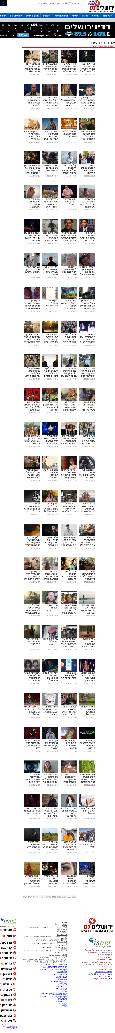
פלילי (65, 928)
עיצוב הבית (63, 983)
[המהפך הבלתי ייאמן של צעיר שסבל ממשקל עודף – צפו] (50, 806)
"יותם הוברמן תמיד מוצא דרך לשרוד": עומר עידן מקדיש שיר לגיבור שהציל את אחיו (32, 340)
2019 (40, 897)
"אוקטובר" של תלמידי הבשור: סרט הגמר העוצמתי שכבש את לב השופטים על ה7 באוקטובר (69, 443)
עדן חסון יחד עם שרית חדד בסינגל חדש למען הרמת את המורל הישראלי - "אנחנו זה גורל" (32, 579)
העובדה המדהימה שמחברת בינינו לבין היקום (32, 778)
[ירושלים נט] (96, 932)
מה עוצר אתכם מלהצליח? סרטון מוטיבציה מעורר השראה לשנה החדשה (32, 205)
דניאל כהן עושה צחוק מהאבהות (32, 809)
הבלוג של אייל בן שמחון (59, 951)
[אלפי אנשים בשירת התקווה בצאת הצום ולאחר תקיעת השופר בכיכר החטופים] (50, 197)
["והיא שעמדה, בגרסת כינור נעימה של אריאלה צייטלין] (32, 874)
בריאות (57, 947)
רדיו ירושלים (54, 963)
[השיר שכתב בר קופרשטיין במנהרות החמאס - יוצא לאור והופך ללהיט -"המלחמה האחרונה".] (50, 130)
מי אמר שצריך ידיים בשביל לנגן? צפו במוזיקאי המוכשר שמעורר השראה (51, 883)
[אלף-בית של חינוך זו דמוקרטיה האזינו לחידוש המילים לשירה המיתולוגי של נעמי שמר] (87, 637)
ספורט (85, 16)
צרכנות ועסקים (61, 952)
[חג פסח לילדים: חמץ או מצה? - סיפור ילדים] (69, 130)
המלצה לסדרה (62, 973)
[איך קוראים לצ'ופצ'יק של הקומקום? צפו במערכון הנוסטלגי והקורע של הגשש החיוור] (50, 739)
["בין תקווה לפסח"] (50, 299)
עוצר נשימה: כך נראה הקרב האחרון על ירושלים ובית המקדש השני (69, 779)
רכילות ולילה (62, 931)
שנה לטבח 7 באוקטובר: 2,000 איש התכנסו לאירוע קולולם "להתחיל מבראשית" (32, 376)
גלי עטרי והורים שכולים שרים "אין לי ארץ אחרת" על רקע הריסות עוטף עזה (69, 510)
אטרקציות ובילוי (46, 947)
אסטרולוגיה (36, 943)
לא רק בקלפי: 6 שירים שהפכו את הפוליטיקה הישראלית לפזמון (50, 69)
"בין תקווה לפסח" (53, 301)
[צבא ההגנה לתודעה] (50, 603)
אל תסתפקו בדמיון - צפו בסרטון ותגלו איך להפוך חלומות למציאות (51, 543)
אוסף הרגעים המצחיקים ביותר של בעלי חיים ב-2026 (32, 68)
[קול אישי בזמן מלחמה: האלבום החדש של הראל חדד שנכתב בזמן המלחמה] (69, 164)
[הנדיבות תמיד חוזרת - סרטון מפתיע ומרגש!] (32, 265)
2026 (74, 897)
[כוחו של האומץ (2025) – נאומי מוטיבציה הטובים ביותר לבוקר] (50, 231)
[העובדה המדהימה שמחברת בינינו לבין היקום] (32, 773)
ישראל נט (63, 990)
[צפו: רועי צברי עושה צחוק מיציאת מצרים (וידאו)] (69, 739)
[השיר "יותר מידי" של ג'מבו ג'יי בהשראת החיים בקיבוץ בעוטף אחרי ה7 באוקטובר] (50, 96)
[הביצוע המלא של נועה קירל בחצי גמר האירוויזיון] (87, 671)
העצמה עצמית (62, 976)
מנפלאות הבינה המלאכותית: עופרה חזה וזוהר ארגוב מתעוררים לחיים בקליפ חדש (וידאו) (32, 680)
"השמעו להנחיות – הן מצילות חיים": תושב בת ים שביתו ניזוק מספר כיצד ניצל (69, 274)
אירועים (64, 940)
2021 (49, 897)
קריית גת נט (63, 1003)
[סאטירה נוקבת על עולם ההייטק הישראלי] (50, 468)
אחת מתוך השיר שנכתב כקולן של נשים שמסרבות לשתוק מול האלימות (87, 205)
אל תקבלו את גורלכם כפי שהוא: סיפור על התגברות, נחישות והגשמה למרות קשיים (87, 477)
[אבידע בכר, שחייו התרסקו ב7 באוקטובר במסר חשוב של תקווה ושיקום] (69, 367)
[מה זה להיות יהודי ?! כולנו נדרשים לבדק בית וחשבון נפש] (69, 536)
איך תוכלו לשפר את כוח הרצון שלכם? (87, 810)
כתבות (65, 943)
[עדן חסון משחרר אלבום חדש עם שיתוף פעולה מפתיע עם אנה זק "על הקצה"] (32, 299)
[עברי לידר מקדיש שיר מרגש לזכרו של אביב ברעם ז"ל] (87, 536)
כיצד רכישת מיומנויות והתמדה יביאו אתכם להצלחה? (33, 847)
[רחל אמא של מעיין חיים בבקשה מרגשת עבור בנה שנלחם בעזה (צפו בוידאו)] (87, 603)
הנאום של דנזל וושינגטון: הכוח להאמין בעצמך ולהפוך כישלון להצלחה (69, 238)
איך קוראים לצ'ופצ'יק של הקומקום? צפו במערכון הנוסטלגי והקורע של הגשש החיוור (51, 748)
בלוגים (58, 943)
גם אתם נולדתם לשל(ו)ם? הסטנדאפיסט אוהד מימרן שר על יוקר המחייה (87, 882)
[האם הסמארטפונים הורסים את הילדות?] (87, 164)
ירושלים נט (108, 16)
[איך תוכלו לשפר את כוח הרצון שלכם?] (87, 806)
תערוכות (57, 936)
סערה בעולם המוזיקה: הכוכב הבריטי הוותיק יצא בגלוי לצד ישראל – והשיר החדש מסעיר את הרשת (69, 71)
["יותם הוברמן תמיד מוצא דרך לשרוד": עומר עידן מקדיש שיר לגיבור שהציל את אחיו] (32, 333)
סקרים (59, 928)
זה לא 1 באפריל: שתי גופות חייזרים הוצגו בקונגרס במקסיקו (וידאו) (32, 610)
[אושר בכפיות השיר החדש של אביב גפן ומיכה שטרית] (50, 705)
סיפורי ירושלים (48, 943)
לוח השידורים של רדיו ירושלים (54, 961)
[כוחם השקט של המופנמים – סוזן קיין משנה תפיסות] (32, 231)
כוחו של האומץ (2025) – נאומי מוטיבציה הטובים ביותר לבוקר (50, 238)
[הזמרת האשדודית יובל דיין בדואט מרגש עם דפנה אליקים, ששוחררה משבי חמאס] (87, 333)
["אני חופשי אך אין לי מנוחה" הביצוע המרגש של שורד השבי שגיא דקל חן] (87, 299)
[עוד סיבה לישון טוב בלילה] (50, 637)
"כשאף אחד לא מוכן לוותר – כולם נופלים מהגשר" (32, 135)
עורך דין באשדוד (61, 986)
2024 (64, 897)
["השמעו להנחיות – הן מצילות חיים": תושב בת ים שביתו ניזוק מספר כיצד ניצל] (69, 265)
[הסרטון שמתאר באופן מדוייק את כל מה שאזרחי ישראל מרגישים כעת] (87, 265)
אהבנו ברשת (97, 46)
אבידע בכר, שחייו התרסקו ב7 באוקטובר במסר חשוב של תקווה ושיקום (69, 373)
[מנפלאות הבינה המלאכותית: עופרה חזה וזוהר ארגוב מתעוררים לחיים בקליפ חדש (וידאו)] (32, 671)
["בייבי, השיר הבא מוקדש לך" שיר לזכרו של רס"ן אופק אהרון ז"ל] (50, 333)
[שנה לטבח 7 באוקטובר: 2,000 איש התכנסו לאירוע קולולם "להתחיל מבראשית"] (32, 367)
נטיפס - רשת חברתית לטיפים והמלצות (54, 964)
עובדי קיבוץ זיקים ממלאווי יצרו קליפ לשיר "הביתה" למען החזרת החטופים (87, 374)
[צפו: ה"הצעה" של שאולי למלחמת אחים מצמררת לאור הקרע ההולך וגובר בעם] (69, 705)
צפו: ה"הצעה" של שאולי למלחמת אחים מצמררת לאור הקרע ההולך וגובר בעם (69, 713)
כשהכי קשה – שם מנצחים (51, 166)
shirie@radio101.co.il (100, 979)
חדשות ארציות (62, 929)
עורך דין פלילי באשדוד (59, 988)
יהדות (42, 959)
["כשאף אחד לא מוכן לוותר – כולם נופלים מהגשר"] (32, 130)
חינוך (52, 928)
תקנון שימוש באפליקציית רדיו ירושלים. (97, 962)
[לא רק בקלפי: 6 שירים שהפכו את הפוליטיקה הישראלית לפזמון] (50, 62)
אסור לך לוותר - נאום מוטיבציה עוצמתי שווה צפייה (50, 271)
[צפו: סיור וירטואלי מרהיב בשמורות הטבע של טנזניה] (50, 840)
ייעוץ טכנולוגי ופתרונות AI (58, 981)
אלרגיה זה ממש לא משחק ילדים (87, 844)
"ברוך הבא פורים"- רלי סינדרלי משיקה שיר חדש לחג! (50, 507)
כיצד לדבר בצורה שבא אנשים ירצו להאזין (34, 101)
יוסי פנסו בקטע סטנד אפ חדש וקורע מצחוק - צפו (32, 744)
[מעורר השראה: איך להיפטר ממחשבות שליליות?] (87, 705)
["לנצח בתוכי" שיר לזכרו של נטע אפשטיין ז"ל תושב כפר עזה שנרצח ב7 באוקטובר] (32, 468)
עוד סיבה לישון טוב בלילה (50, 640)
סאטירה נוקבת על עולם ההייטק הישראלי (50, 474)
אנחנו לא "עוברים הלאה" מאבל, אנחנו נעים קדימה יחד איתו (69, 102)
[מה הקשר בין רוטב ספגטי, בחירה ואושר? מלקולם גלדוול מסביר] (87, 62)
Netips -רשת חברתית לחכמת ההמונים (53, 969)
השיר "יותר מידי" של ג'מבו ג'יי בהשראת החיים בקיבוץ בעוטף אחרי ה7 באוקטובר (50, 104)
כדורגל (65, 924)
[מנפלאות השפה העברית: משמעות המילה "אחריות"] (87, 739)
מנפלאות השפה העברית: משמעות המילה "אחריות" (87, 745)
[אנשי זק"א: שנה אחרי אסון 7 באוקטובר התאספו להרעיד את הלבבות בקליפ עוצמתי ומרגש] (50, 400)
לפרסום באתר (42, 3)
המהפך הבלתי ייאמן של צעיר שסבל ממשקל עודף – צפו (51, 812)
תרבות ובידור (61, 16)
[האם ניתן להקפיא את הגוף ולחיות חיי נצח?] (69, 671)
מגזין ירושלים (32, 16)
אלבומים (46, 16)
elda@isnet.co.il (94, 952)
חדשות (95, 16)
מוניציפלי (45, 928)
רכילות (75, 16)
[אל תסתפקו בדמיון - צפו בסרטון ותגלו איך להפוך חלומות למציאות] (50, 536)
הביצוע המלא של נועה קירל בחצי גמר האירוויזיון (88, 677)
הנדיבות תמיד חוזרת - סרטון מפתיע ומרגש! (32, 269)
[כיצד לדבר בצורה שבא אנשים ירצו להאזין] (32, 96)
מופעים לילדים (46, 936)
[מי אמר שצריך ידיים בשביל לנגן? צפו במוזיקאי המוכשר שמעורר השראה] (50, 874)
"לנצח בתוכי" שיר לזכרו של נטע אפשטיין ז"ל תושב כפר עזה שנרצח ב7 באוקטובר (32, 476)
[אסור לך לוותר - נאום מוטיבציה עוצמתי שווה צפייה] (50, 265)
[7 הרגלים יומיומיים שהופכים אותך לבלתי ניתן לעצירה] (87, 231)
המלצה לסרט (62, 971)
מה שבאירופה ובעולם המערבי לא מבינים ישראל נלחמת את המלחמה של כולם (87, 510)
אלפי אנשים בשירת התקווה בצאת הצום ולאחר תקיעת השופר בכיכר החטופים (50, 205)
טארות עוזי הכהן (42, 951)
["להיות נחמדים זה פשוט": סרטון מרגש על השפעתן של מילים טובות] (69, 468)
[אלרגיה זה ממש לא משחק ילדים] (87, 840)
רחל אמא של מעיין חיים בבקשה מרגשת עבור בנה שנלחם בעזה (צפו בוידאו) (87, 611)
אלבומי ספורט (41, 940)
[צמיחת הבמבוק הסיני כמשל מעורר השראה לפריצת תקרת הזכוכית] (87, 773)
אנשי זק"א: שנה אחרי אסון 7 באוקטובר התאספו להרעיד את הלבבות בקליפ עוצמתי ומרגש (50, 410)
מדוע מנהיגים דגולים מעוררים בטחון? (69, 201)
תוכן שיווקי (63, 954)
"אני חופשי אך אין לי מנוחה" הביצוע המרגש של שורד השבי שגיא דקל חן (87, 305)
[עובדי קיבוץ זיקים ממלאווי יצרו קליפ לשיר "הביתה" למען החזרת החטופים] (87, 367)
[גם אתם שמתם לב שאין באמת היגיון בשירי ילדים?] (32, 705)
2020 (44, 897)
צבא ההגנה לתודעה (52, 606)
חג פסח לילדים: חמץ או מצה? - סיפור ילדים (69, 134)
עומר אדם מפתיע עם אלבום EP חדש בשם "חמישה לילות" (32, 508)
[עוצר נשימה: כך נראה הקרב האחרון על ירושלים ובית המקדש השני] (69, 773)
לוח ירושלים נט (52, 959)
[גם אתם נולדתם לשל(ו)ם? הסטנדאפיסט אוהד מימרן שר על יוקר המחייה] (87, 874)
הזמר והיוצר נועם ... (51, 306)
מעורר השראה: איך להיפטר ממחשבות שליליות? (87, 710)
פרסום (65, 1007)
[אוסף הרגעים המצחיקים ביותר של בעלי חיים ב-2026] (32, 62)
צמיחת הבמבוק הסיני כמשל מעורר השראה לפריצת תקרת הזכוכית (87, 779)
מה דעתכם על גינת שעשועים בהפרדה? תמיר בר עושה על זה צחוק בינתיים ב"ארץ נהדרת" (69, 645)
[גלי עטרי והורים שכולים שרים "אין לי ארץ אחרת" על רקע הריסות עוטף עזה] (69, 502)
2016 (25, 897)
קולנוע (25, 936)
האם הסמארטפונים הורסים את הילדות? (88, 169)
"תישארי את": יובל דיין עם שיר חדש (33, 641)
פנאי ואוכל (38, 961)
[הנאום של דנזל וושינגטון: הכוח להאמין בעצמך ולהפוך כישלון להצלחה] (69, 231)
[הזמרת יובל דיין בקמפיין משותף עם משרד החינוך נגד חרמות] (69, 806)
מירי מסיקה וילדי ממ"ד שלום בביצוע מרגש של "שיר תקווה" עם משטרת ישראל (87, 442)
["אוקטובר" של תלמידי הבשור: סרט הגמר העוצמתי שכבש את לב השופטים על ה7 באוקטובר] (69, 434)
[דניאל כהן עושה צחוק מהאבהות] (32, 806)
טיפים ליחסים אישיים (59, 974)
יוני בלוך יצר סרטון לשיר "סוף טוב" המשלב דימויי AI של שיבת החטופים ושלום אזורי (69, 342)
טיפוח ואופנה (62, 985)
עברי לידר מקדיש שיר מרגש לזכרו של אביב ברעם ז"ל (87, 541)
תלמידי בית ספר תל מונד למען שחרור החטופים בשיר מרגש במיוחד (69, 610)
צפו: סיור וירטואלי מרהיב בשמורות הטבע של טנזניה (50, 846)
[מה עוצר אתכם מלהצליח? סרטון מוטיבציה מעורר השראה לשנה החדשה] (32, 197)
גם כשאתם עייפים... (51, 170)
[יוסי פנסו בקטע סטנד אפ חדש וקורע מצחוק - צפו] (32, 739)
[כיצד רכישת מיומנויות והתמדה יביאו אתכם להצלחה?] (32, 840)
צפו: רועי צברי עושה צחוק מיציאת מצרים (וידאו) (69, 744)
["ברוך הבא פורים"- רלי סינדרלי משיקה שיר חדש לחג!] (50, 502)
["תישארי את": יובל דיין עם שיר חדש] (32, 637)
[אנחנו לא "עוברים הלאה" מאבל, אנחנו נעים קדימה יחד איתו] (69, 96)
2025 (69, 897)
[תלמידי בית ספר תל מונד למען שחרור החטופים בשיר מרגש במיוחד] (69, 603)
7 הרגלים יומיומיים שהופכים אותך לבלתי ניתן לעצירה (87, 238)
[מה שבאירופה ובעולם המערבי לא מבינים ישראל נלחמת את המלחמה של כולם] (87, 502)
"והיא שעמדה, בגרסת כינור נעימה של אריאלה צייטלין (32, 880)
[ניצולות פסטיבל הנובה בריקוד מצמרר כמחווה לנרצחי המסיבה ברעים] (32, 434)
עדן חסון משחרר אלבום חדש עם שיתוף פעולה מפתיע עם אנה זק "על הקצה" (32, 307)
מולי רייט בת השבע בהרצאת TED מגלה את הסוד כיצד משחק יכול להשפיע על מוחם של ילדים (32, 410)
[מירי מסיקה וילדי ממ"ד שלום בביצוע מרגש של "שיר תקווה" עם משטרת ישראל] (87, 434)
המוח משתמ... (53, 644)
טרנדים (64, 947)
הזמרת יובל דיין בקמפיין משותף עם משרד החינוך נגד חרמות (69, 813)
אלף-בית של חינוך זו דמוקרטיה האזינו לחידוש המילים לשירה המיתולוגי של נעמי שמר (87, 646)
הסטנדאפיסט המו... (33, 813)
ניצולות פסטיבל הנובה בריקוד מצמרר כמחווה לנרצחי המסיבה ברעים (32, 441)
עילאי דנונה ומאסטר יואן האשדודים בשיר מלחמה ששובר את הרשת (88, 408)
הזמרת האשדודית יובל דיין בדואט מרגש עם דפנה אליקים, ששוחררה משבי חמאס (87, 342)
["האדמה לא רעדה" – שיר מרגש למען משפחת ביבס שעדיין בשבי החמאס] (69, 400)
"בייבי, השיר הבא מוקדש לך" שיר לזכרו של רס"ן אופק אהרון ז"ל (51, 339)
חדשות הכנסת (34, 928)
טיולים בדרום (62, 980)
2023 (59, 897)
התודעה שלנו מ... (52, 610)
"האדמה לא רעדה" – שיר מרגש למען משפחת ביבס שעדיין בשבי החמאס (70, 408)
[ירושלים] (100, 13)
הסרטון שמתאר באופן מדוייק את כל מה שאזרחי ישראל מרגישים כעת (87, 272)
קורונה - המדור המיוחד (58, 956)
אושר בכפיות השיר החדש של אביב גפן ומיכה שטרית (50, 710)
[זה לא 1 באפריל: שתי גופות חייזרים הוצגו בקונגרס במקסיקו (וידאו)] (32, 603)
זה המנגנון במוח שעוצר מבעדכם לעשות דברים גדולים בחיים (70, 881)
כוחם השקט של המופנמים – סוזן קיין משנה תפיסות (32, 237)
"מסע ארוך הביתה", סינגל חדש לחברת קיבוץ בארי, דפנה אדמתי (51, 441)
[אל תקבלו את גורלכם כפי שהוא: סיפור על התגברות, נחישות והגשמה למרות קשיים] (87, 468)
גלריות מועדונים (54, 940)
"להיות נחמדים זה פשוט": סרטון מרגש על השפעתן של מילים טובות (69, 475)
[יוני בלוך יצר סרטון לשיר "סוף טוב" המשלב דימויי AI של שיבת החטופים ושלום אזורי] (69, 333)
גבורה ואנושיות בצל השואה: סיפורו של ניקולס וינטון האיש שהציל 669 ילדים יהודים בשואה (87, 139)
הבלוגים (64, 949)
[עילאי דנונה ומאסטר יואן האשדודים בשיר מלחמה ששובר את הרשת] (87, 400)
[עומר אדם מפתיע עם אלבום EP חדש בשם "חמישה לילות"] (32, 502)
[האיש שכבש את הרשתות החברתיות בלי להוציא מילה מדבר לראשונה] (69, 840)
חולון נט (64, 1005)
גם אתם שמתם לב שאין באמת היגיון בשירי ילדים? (32, 710)
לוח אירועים (34, 936)
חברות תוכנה (44, 958)
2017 (30, 897)
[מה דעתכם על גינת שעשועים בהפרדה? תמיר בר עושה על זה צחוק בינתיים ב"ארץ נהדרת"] (69, 637)
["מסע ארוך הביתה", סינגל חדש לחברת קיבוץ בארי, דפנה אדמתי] (50, 434)
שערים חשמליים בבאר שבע (57, 966)
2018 (35, 897)
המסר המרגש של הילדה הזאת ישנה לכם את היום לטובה (50, 778)
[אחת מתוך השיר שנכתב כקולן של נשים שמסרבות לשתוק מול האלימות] (87, 197)
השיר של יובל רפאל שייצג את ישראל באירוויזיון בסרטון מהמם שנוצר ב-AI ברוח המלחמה (69, 308)
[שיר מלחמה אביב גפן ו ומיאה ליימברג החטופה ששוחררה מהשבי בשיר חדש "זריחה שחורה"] (69, 570)
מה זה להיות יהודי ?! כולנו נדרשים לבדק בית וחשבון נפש (69, 541)
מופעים (64, 936)
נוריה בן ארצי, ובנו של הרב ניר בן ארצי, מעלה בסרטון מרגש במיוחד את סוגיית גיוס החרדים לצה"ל (87, 105)
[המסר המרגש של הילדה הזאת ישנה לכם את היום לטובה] (50, 773)
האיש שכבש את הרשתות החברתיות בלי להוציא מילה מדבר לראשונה (69, 847)
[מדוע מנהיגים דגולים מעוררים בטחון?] (69, 197)
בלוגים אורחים (29, 951)
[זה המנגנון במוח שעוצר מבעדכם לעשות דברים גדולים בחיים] (69, 874)
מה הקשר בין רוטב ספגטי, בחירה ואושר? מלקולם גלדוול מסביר (87, 69)
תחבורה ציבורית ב (42, 963)
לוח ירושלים (16, 16)
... (76, 207)
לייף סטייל (63, 945)
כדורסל (57, 924)
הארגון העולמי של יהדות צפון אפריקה (54, 968)
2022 (54, 897)
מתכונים (64, 991)
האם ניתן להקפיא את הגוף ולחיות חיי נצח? (69, 677)
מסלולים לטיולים (61, 978)
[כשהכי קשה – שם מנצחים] (50, 164)
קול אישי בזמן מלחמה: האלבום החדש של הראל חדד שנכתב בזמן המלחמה (69, 171)
